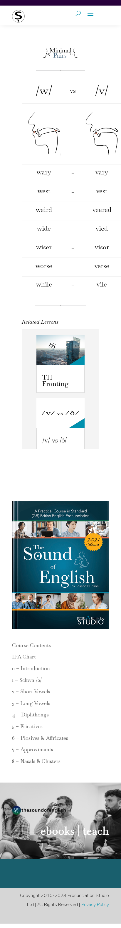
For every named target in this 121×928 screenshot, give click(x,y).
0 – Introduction (31, 668)
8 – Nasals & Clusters (36, 761)
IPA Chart (24, 656)
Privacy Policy (95, 904)
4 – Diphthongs (30, 714)
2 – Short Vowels (31, 691)
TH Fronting (55, 380)
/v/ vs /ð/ (54, 440)
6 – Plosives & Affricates (40, 738)
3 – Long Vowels (31, 703)
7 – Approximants (32, 749)
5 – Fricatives (27, 726)
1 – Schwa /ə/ (27, 680)
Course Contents (31, 645)
